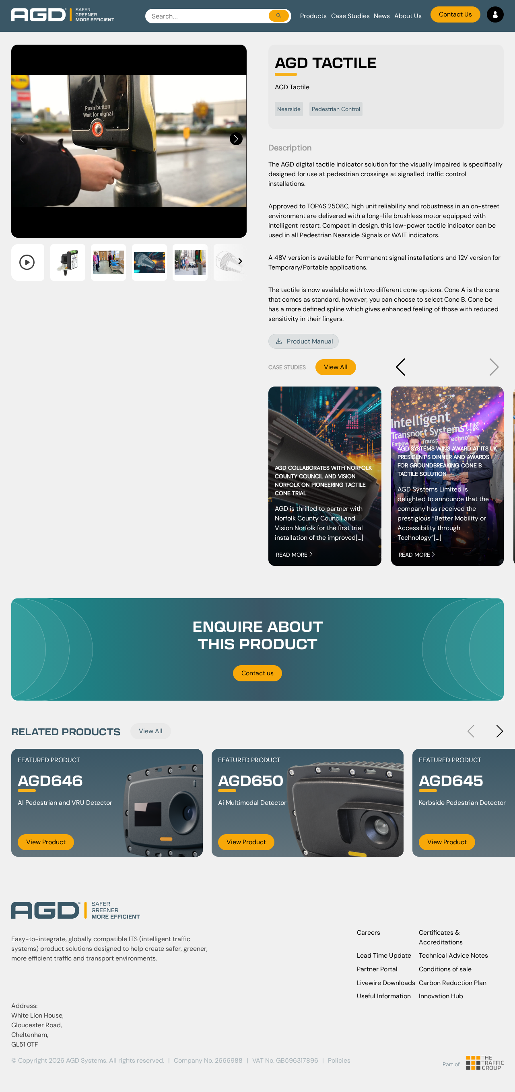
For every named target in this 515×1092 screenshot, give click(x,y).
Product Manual (310, 341)
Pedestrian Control (336, 109)
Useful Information (384, 996)
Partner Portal (377, 969)
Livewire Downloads (386, 983)
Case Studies (350, 16)
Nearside (289, 109)
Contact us (257, 673)
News (382, 16)
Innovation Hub (441, 996)
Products (313, 16)
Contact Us (455, 14)
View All (336, 367)
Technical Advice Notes (453, 955)
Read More (291, 554)
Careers (368, 932)
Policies (339, 1060)
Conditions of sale (445, 969)
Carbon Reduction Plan (452, 983)
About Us (408, 16)
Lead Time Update (384, 955)
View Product (46, 842)
